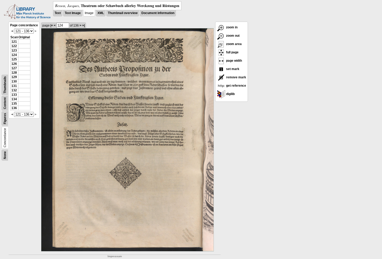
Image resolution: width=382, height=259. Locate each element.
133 (14, 95)
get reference (235, 85)
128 (14, 72)
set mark (232, 69)
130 (14, 81)
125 (14, 59)
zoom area (233, 44)
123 (14, 50)
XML (100, 13)
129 (14, 77)
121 (14, 41)
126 (14, 64)
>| (83, 25)
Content (5, 103)
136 (14, 108)
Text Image (73, 13)
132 (14, 90)
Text (58, 13)
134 (14, 99)
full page (232, 52)
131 (14, 86)
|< (51, 25)
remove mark (235, 77)
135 (14, 103)
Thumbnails (5, 84)
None (5, 155)
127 (14, 68)
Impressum (115, 256)
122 (14, 46)
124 (14, 55)
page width (233, 60)
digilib (230, 94)
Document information (157, 13)
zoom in (231, 27)
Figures (5, 118)
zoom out (232, 35)
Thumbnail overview (122, 13)
